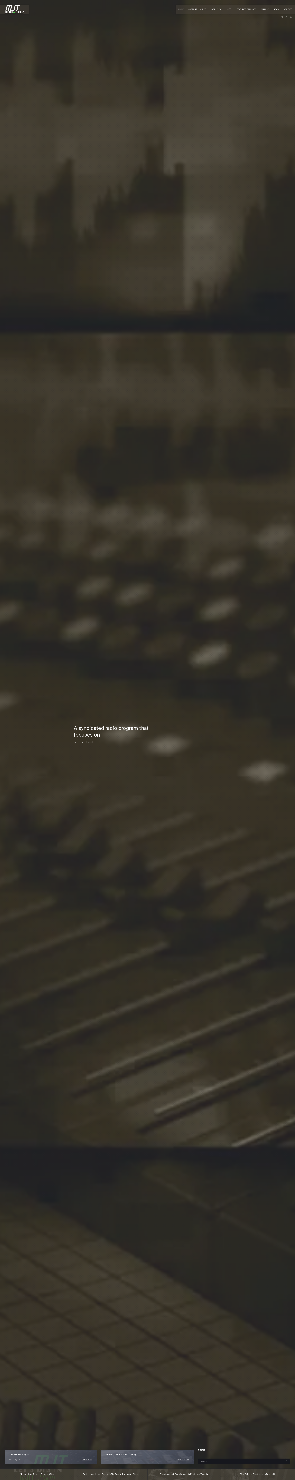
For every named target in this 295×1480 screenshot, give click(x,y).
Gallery (265, 9)
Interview (216, 9)
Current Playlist (197, 9)
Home (181, 9)
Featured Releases (246, 9)
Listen (229, 9)
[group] (37, 1474)
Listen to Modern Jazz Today (121, 1454)
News (276, 9)
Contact (287, 9)
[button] (3, 734)
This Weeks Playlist (19, 1454)
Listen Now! (182, 1459)
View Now (87, 1459)
